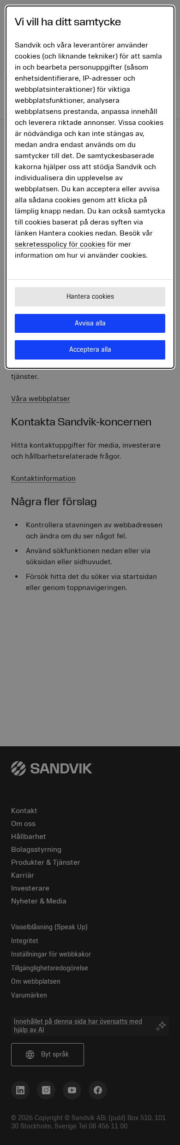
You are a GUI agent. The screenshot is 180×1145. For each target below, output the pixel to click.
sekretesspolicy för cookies (60, 244)
